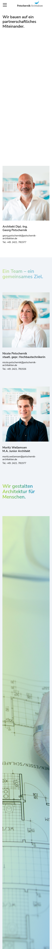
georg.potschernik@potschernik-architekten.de (19, 237)
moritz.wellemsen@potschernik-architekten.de (19, 458)
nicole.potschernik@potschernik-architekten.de (19, 364)
